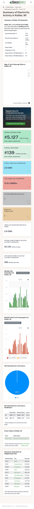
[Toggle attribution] (29, 103)
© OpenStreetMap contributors (20, 103)
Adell (15, 461)
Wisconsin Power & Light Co (21, 438)
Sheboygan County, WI (11, 9)
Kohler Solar (8, 438)
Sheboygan (17, 478)
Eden (15, 469)
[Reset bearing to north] (29, 76)
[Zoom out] (29, 73)
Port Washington (18, 475)
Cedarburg (17, 467)
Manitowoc (17, 472)
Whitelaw (16, 486)
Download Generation (22, 273)
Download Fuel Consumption (13, 322)
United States (10, 7)
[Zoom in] (29, 70)
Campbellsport (18, 464)
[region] (17, 86)
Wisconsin (18, 7)
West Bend (17, 483)
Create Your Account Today (15, 123)
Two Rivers (17, 481)
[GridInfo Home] (18, 2)
